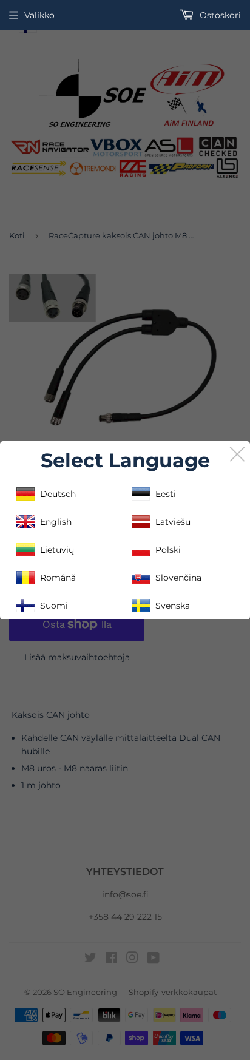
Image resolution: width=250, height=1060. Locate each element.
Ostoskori (219, 15)
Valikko (39, 15)
